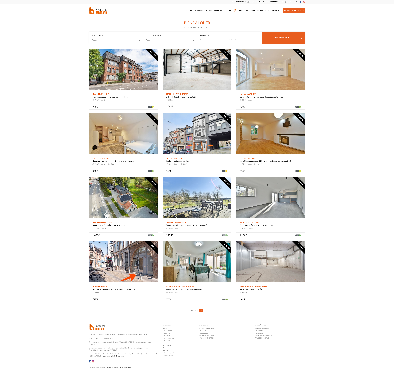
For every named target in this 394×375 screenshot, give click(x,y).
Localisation (98, 36)
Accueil (189, 10)
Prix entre (205, 36)
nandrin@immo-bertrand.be (289, 2)
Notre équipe (263, 10)
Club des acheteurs (246, 10)
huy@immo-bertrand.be (253, 2)
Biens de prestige (214, 10)
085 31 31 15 (270, 2)
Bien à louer (166, 340)
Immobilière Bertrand (98, 10)
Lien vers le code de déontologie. (113, 356)
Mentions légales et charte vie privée (119, 367)
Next (201, 310)
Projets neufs (167, 333)
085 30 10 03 (238, 2)
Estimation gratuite (294, 10)
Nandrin (165, 350)
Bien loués (166, 343)
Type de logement (154, 36)
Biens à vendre (167, 330)
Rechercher (282, 38)
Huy (164, 348)
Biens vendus (167, 335)
